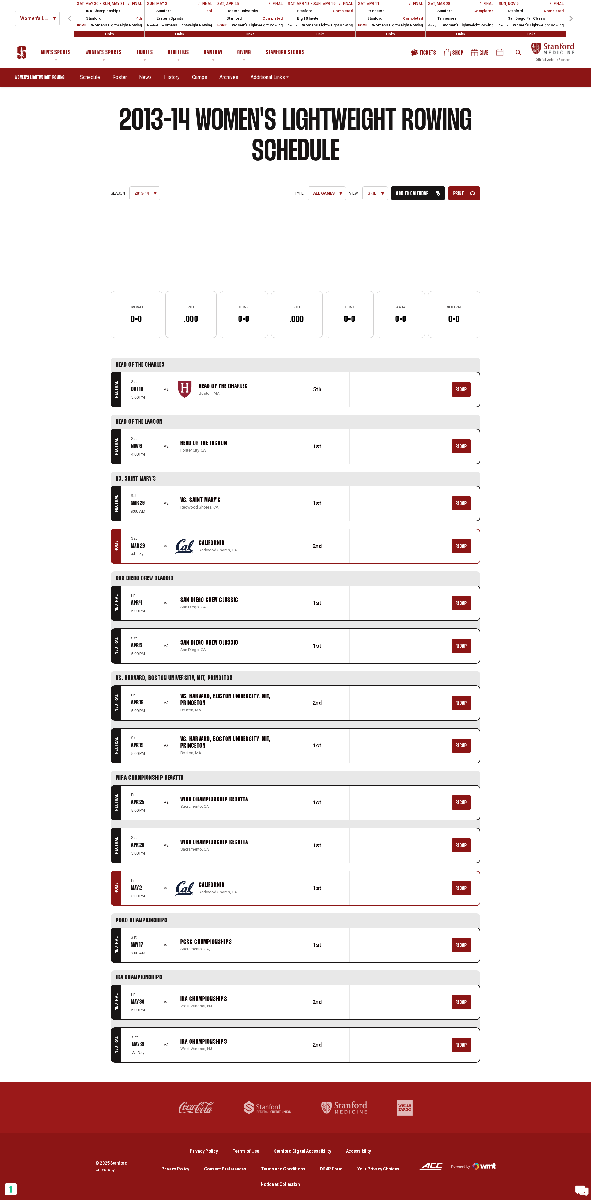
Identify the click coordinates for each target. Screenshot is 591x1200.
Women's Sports (104, 52)
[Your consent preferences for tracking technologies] (11, 1189)
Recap (461, 390)
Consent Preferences (225, 1168)
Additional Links (268, 77)
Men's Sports (56, 52)
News (145, 77)
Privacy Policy (208, 1151)
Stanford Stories (285, 53)
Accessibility (358, 1151)
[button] (571, 18)
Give (480, 54)
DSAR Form (331, 1168)
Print (458, 193)
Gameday (213, 52)
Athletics (178, 52)
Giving (244, 52)
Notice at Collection (280, 1184)
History (172, 77)
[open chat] (582, 1191)
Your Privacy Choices (378, 1168)
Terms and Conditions (283, 1168)
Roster (119, 77)
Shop (454, 54)
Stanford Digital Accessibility (307, 1151)
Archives (228, 77)
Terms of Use (245, 1151)
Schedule (90, 77)
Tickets (144, 52)
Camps (199, 77)
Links (109, 34)
